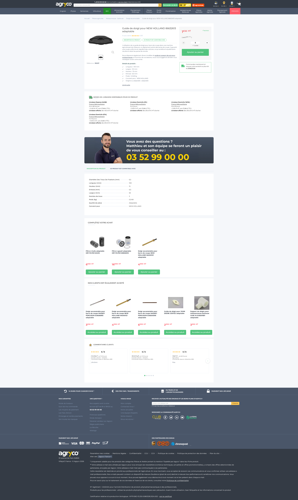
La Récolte (94, 427)
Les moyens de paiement (69, 410)
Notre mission (126, 416)
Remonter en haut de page (292, 490)
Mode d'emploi (96, 418)
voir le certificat (165, 496)
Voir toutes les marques (68, 419)
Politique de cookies (166, 453)
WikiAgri (93, 430)
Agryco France (104, 456)
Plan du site (214, 453)
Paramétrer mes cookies (100, 453)
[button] (216, 4)
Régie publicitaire (97, 424)
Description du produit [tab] (96, 168)
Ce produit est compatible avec (154, 40)
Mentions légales (119, 453)
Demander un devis (170, 5)
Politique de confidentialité (178, 480)
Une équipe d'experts (129, 413)
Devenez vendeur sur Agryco (101, 421)
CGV (153, 453)
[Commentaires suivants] (207, 361)
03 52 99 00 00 (101, 2)
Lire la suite (126, 85)
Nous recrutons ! (127, 419)
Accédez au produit (97, 332)
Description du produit (132, 40)
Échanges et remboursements (71, 416)
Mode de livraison (66, 403)
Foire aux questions (97, 415)
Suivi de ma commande (68, 406)
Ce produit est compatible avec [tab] (123, 168)
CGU (146, 453)
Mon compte (126, 403)
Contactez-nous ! (127, 406)
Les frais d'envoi (65, 413)
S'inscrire (235, 403)
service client (122, 2)
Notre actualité (127, 410)
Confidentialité (135, 453)
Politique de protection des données (192, 453)
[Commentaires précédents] (90, 361)
